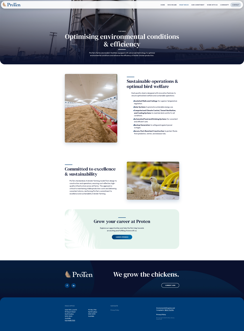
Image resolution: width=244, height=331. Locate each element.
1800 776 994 (169, 310)
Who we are (172, 5)
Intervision (159, 319)
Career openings (122, 237)
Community (224, 5)
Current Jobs (170, 285)
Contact (235, 5)
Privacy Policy (115, 310)
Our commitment (197, 5)
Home (163, 5)
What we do (184, 5)
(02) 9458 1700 (70, 320)
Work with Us (212, 5)
